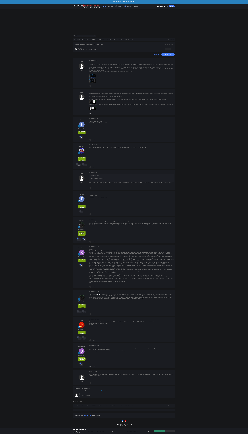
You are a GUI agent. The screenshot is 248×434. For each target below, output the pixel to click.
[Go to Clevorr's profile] (82, 225)
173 (79, 239)
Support (136, 6)
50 (79, 338)
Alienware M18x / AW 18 (91, 49)
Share (161, 48)
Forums (104, 6)
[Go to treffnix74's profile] (82, 124)
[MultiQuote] (90, 86)
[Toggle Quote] (91, 175)
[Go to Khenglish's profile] (82, 151)
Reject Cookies (170, 430)
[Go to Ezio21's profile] (82, 325)
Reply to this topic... (86, 395)
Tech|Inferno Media (87, 415)
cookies (102, 431)
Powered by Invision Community (124, 426)
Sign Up (171, 6)
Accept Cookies (160, 430)
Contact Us (125, 424)
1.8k (79, 165)
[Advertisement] (124, 22)
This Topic (89, 35)
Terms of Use (90, 431)
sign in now (102, 390)
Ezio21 (81, 320)
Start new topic (156, 54)
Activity (120, 6)
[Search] (94, 36)
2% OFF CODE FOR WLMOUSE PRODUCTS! (123, 1)
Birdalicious (81, 248)
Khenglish (81, 146)
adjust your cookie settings (132, 431)
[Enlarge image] (142, 298)
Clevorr (81, 220)
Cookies (130, 424)
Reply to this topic (168, 54)
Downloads (110, 6)
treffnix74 (81, 120)
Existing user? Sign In (162, 6)
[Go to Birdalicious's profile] (82, 252)
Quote (94, 85)
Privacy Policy (119, 424)
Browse (129, 6)
